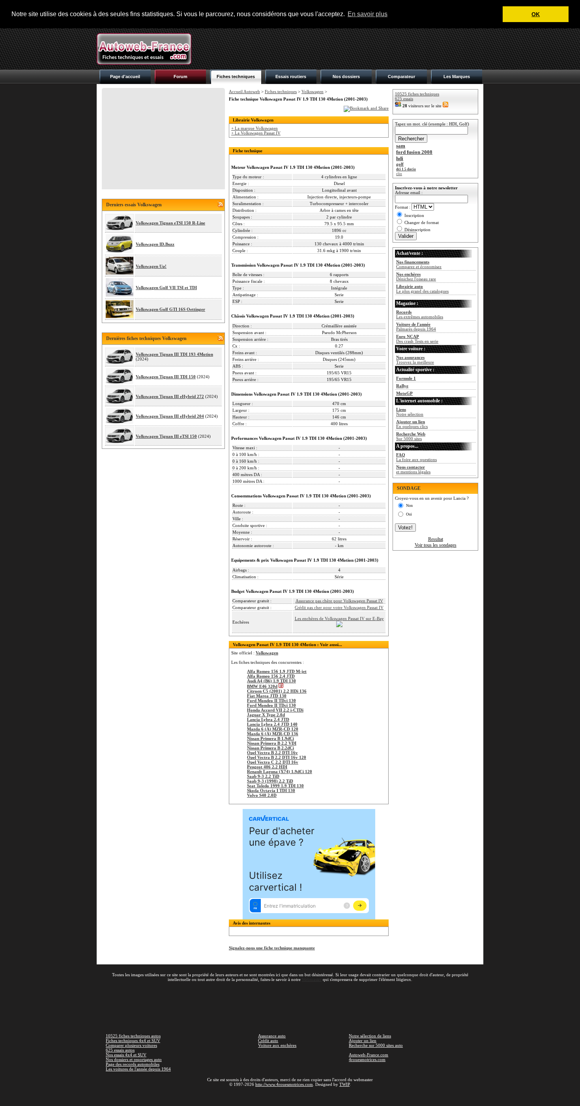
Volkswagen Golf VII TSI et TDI (166, 287)
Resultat (435, 539)
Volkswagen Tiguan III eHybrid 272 (170, 396)
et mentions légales (413, 469)
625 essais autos (120, 1050)
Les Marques (456, 76)
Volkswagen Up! (151, 266)
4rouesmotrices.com (367, 1059)
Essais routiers (290, 76)
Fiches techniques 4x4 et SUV (133, 1040)
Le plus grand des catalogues (422, 288)
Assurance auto (272, 1035)
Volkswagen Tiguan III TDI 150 (166, 376)
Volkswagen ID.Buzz (155, 244)
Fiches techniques (236, 76)
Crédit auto (268, 1040)
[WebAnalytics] (290, 1095)
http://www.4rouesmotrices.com (284, 1084)
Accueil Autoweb (244, 91)
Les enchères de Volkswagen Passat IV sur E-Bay (339, 618)
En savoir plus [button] (367, 14)
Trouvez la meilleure (415, 359)
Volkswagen (312, 91)
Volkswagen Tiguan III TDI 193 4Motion (174, 354)
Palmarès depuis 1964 (416, 326)
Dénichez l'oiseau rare (416, 276)
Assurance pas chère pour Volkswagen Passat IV (339, 600)
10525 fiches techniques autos (133, 1035)
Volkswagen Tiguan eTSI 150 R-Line (170, 222)
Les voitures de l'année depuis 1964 (138, 1069)
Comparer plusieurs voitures (131, 1045)
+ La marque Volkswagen (254, 128)
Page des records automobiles (132, 1064)
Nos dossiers (346, 76)
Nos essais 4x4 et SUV (126, 1054)
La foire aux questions (416, 457)
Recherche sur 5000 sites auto (376, 1045)
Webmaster (312, 979)
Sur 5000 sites (410, 436)
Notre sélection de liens (370, 1035)
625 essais (404, 98)
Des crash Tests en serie (417, 339)
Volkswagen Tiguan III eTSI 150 (166, 436)
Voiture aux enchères (277, 1045)
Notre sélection (409, 412)
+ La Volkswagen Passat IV (256, 133)
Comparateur (401, 76)
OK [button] (535, 14)
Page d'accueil (125, 76)
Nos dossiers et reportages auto (134, 1059)
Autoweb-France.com (368, 1054)
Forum (180, 76)
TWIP (344, 1084)
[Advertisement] (339, 49)
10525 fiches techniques (417, 94)
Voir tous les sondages (436, 545)
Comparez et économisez (419, 264)
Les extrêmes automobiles (419, 314)
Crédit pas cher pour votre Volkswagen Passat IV (339, 607)
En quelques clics (412, 424)
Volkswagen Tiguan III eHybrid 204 (170, 416)
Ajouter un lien (362, 1040)
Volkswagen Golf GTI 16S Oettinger (170, 309)
